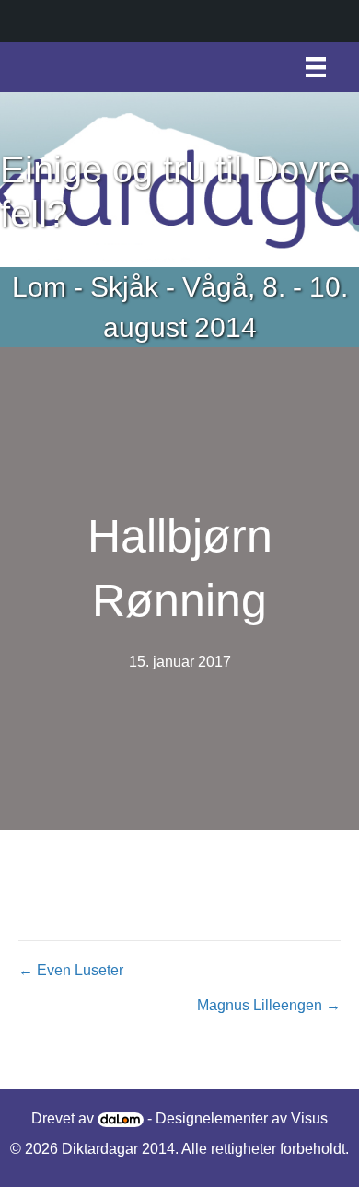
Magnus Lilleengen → (269, 1005)
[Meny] (316, 67)
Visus (309, 1118)
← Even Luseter (70, 970)
